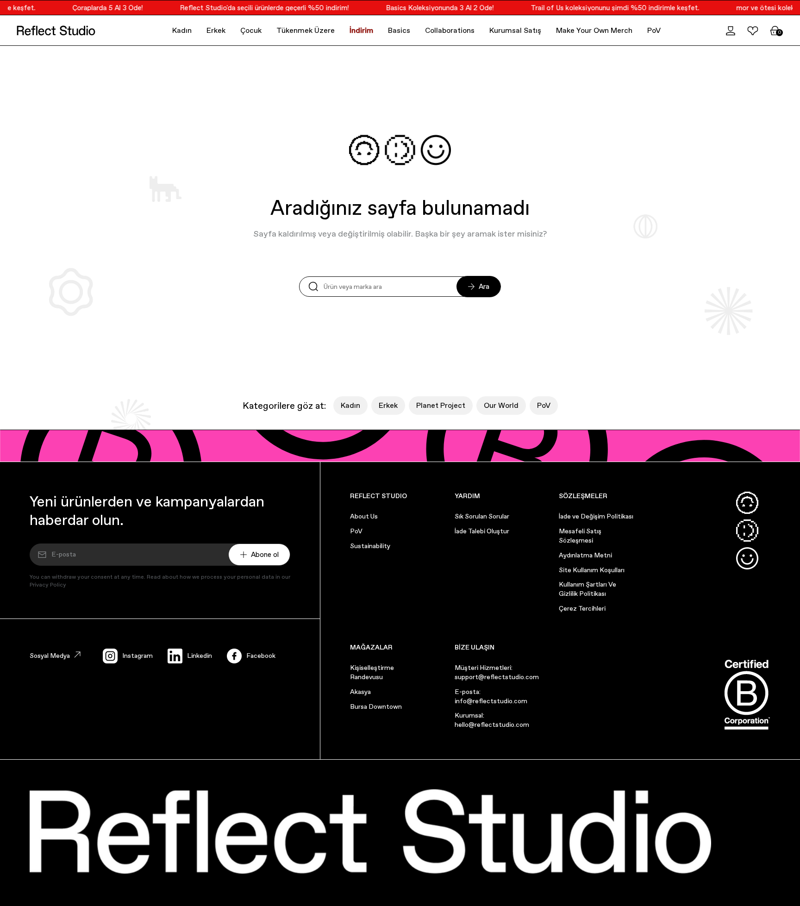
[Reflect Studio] (56, 30)
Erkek (215, 30)
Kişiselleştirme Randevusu (372, 672)
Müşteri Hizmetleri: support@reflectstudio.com (497, 672)
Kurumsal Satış (515, 30)
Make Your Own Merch (594, 30)
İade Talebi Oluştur (482, 531)
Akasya (360, 691)
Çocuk (251, 30)
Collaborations (450, 30)
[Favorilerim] (752, 30)
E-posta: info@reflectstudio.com (491, 696)
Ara (484, 286)
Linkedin (199, 655)
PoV (654, 30)
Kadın (182, 30)
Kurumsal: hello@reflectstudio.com (492, 720)
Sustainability (370, 546)
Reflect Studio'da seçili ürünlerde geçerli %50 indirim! (257, 7)
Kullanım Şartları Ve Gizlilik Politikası (587, 589)
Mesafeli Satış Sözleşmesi (580, 535)
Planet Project (440, 405)
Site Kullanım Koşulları (592, 570)
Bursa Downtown (376, 706)
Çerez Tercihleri (582, 608)
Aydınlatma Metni (585, 555)
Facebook (260, 655)
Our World (501, 405)
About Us (364, 516)
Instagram (137, 655)
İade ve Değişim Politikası (596, 516)
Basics (399, 30)
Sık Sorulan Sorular (482, 516)
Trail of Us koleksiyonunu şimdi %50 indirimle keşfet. (608, 7)
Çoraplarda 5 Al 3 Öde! (101, 7)
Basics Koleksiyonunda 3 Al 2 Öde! (433, 7)
